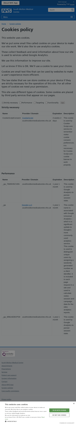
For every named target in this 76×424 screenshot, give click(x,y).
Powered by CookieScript (67, 423)
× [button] (74, 403)
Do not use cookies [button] (59, 415)
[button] (26, 421)
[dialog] (38, 412)
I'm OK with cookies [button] (59, 410)
